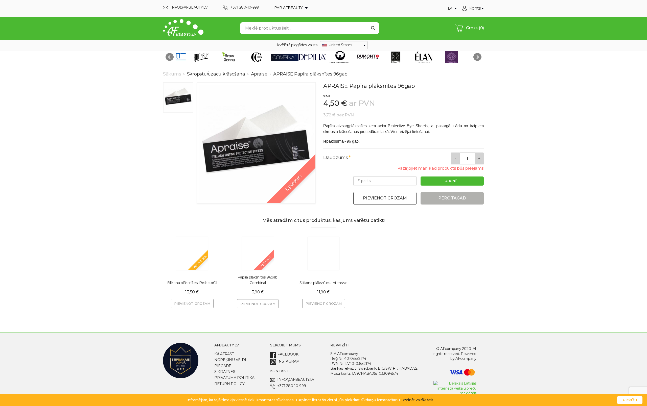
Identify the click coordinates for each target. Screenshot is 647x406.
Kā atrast (224, 354)
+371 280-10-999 (291, 386)
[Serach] (373, 28)
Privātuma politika (234, 377)
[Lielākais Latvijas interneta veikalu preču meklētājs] (454, 393)
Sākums (172, 74)
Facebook (288, 354)
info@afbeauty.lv (295, 379)
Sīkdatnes (224, 371)
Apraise (259, 74)
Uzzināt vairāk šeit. (417, 400)
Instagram (289, 361)
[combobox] (344, 45)
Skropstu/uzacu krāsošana (216, 74)
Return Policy (229, 384)
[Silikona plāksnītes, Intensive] (323, 253)
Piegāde (222, 366)
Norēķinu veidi (230, 360)
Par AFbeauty (289, 8)
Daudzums (335, 157)
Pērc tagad (452, 198)
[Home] (183, 28)
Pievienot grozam (385, 198)
